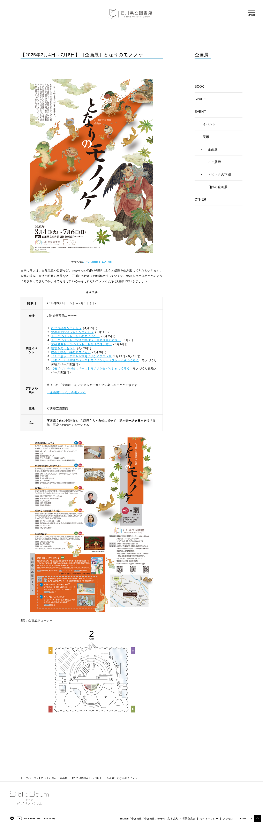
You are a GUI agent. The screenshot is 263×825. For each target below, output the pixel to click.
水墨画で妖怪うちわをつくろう (72, 332)
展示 (206, 137)
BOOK (199, 86)
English (124, 818)
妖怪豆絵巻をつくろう (66, 328)
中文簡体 (136, 818)
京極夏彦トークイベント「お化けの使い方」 (81, 344)
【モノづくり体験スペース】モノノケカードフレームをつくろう (95, 360)
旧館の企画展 (217, 187)
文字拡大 (172, 818)
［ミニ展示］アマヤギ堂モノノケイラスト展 (81, 356)
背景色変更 (188, 818)
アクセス (228, 818)
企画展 (213, 149)
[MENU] (251, 11)
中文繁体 (149, 818)
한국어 (161, 818)
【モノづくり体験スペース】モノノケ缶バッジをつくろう (90, 368)
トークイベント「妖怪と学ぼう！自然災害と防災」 (86, 340)
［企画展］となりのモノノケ (66, 392)
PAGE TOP (246, 818)
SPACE (200, 99)
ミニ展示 (214, 162)
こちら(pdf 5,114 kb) (97, 261)
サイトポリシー (209, 818)
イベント (209, 124)
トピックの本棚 (219, 174)
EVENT (200, 111)
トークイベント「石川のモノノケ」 (75, 336)
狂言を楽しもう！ (63, 348)
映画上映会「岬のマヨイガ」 (70, 352)
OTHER (200, 199)
